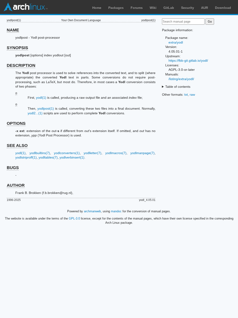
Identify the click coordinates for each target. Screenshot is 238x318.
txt (186, 94)
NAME (13, 30)
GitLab (168, 8)
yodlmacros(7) (115, 153)
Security (187, 8)
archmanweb (92, 211)
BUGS (13, 167)
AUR (204, 8)
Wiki (153, 8)
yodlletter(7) (92, 153)
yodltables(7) (48, 157)
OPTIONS (16, 123)
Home (96, 8)
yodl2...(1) (35, 113)
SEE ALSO (17, 145)
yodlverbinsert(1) (72, 157)
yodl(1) (41, 97)
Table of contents (177, 86)
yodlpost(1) (45, 108)
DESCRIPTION (21, 65)
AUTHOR (16, 185)
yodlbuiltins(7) (40, 153)
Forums (137, 8)
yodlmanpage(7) (142, 153)
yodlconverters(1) (67, 153)
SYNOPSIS (17, 47)
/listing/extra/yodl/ (181, 79)
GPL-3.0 (74, 218)
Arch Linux (25, 7)
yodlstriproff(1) (26, 157)
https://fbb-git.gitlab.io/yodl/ (188, 60)
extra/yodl (176, 42)
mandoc (116, 211)
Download (223, 8)
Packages (116, 8)
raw (192, 94)
